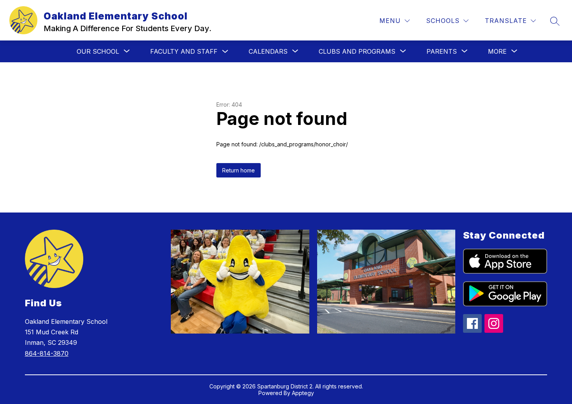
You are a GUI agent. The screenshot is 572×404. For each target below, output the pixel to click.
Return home (238, 170)
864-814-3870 (46, 353)
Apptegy (303, 393)
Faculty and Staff (184, 51)
